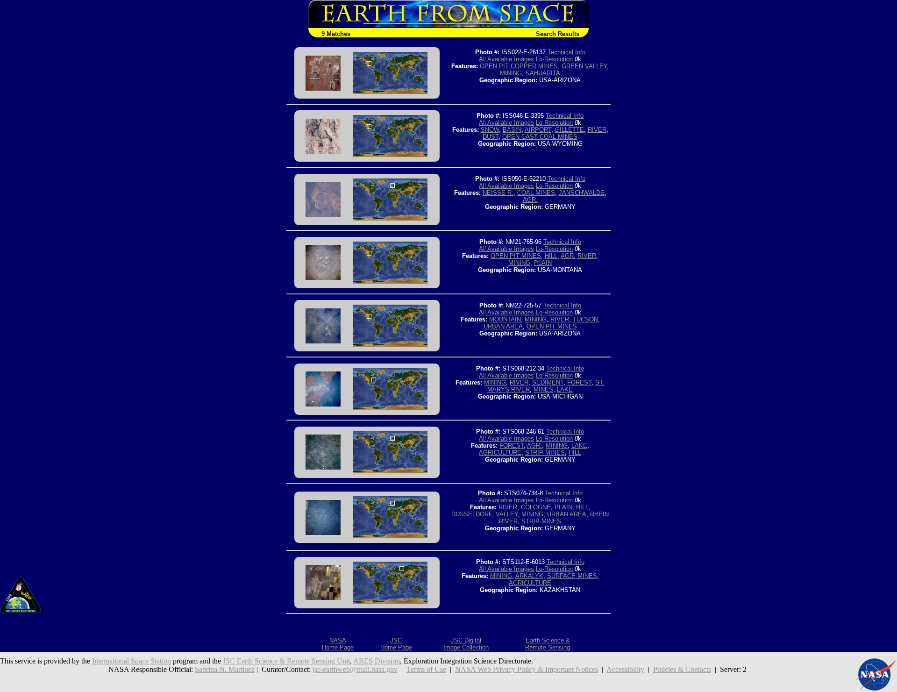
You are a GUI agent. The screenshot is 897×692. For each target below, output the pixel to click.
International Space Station (131, 661)
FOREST (579, 382)
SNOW (490, 129)
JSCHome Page (396, 644)
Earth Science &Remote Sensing (547, 644)
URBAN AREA (503, 326)
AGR (567, 255)
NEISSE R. (498, 192)
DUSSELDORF (471, 514)
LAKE (565, 389)
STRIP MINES (545, 452)
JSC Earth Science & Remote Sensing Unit (286, 661)
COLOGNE (536, 507)
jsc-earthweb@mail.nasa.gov (355, 669)
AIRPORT (538, 129)
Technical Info (566, 52)
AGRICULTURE (500, 452)
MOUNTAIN (505, 319)
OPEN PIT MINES (516, 255)
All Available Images (506, 59)
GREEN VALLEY (584, 66)
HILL (551, 255)
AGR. (530, 199)
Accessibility (625, 669)
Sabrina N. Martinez (225, 669)
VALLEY (507, 514)
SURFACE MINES (572, 575)
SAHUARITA (543, 73)
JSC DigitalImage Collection (466, 644)
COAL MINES (536, 192)
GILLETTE (569, 129)
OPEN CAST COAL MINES (539, 136)
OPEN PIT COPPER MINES (519, 66)
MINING (511, 73)
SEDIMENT (547, 382)
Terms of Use (426, 669)
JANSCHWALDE (582, 192)
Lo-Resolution (554, 59)
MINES (543, 389)
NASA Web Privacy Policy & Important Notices (526, 669)
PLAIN (543, 262)
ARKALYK (529, 575)
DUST (490, 136)
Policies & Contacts (682, 669)
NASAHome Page (338, 644)
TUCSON (585, 319)
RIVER (597, 129)
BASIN (512, 129)
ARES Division (376, 661)
